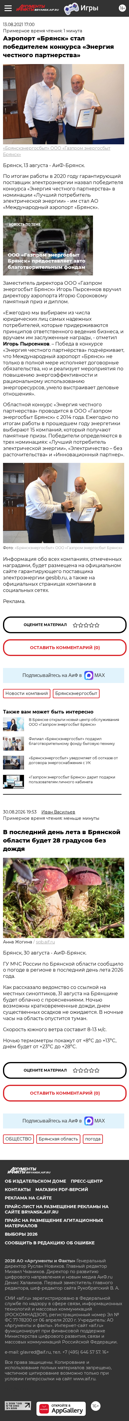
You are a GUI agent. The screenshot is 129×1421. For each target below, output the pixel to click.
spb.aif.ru (45, 942)
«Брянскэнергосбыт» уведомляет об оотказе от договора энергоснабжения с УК (73, 760)
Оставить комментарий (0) (65, 647)
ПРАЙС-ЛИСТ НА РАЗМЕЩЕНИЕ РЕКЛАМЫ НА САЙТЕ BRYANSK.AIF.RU (57, 1209)
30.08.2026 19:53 (20, 812)
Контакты (18, 1189)
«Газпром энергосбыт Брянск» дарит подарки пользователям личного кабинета (72, 779)
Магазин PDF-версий (61, 1189)
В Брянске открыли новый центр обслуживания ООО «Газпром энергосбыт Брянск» (74, 722)
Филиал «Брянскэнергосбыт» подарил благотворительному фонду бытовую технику (72, 741)
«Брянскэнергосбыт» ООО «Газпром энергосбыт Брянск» (68, 548)
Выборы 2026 (21, 1234)
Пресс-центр (87, 1181)
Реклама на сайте (28, 1198)
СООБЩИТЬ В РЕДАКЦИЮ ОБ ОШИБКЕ (49, 1243)
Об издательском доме (35, 1181)
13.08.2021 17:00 (18, 24)
